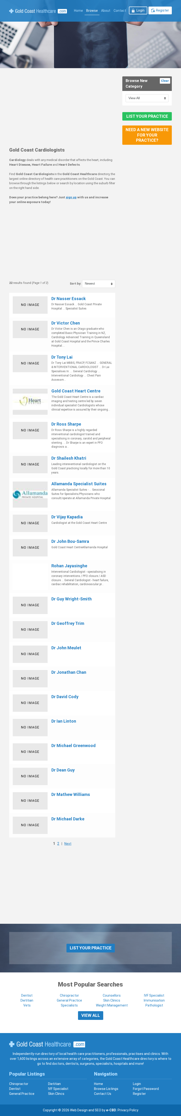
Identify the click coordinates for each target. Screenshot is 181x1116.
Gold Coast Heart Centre (75, 390)
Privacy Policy (128, 1110)
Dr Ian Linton (63, 721)
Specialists (69, 1005)
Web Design (79, 1110)
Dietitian (27, 1000)
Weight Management (112, 1005)
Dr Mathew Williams (70, 794)
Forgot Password (146, 1089)
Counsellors (112, 995)
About (105, 10)
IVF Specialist (154, 995)
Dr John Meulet (66, 647)
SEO (98, 1110)
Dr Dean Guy (63, 769)
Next (67, 844)
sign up (71, 197)
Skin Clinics (111, 1000)
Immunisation (154, 1000)
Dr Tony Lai (62, 357)
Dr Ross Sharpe (66, 424)
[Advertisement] (62, 109)
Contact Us (102, 1094)
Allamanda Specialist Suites (79, 483)
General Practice (69, 1000)
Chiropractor (69, 995)
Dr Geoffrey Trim (67, 623)
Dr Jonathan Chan (68, 672)
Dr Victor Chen (65, 323)
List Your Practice (147, 116)
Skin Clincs (56, 1094)
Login (140, 10)
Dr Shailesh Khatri (68, 458)
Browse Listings (106, 1089)
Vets (27, 1005)
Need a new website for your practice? (147, 135)
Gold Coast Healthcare (47, 1044)
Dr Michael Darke (67, 818)
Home (78, 10)
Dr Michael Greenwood (73, 745)
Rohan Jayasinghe (69, 565)
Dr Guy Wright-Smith (71, 598)
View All (90, 1015)
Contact (120, 10)
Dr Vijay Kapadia (67, 516)
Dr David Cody (64, 696)
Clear (165, 80)
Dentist (27, 995)
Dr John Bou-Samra (70, 541)
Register (162, 10)
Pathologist (154, 1005)
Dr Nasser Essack (68, 298)
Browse (92, 10)
